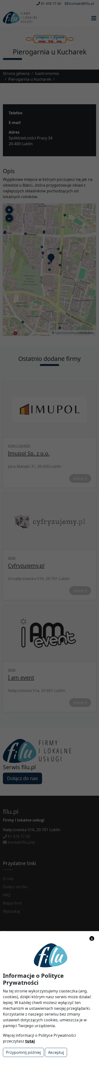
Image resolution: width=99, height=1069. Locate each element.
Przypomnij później (23, 1052)
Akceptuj (56, 1052)
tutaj (30, 1041)
